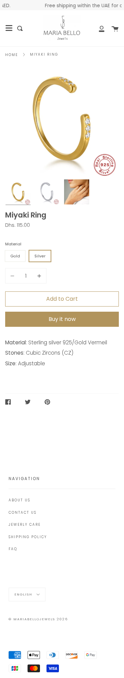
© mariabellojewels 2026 (38, 619)
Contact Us (23, 512)
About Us (19, 500)
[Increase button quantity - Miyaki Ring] (38, 276)
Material (13, 244)
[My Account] (98, 28)
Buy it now (62, 319)
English (24, 594)
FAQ (13, 549)
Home (11, 54)
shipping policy (28, 537)
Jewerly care (25, 524)
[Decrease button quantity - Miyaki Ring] (13, 276)
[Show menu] (9, 28)
